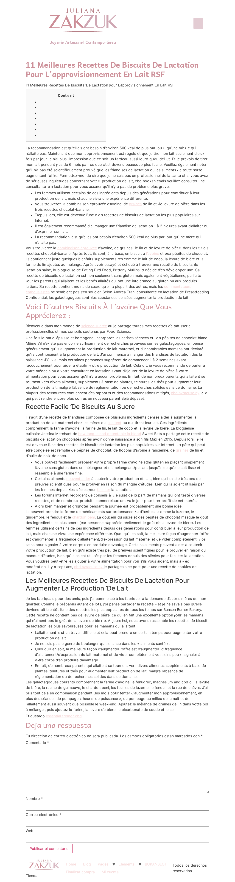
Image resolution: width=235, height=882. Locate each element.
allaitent (114, 422)
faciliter (103, 489)
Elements (126, 864)
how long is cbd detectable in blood (109, 433)
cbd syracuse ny (185, 393)
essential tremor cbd (64, 716)
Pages (103, 864)
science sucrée (94, 326)
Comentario (37, 742)
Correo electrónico (44, 814)
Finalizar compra (80, 872)
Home (71, 864)
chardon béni (83, 517)
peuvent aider (78, 478)
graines (135, 204)
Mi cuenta (110, 872)
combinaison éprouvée (77, 248)
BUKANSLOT (156, 864)
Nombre (34, 798)
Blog (87, 864)
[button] (198, 23)
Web (29, 830)
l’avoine (152, 253)
